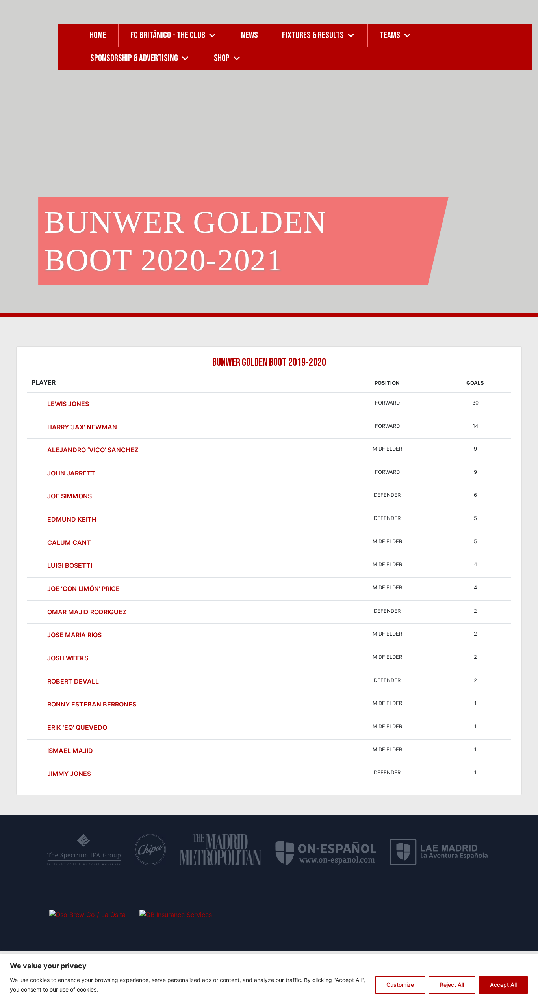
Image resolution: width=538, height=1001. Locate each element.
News (249, 35)
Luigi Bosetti (69, 565)
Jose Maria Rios (74, 635)
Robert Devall (73, 681)
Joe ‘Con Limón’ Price (83, 589)
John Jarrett (71, 473)
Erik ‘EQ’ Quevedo (77, 727)
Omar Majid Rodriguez (86, 612)
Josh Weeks (67, 658)
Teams (390, 35)
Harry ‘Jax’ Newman (82, 427)
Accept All (503, 984)
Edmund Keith (71, 519)
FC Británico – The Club (167, 35)
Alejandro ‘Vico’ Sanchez (92, 450)
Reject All (452, 984)
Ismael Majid (70, 751)
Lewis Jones (68, 404)
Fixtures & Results (313, 35)
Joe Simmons (69, 496)
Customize (400, 984)
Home (98, 35)
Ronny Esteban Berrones (91, 704)
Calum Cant (69, 542)
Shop (222, 58)
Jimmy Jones (69, 773)
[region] (269, 977)
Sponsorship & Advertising (134, 58)
